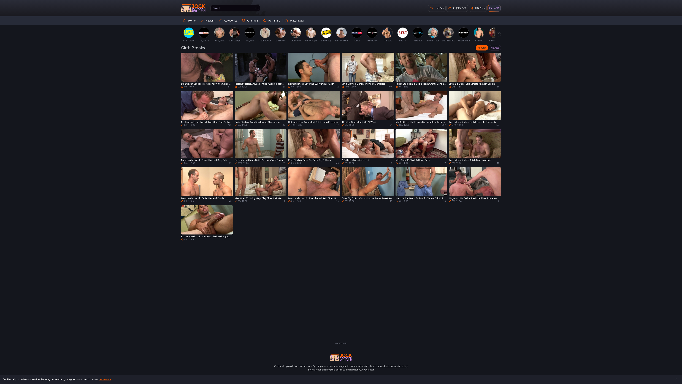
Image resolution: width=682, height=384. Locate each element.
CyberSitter (368, 369)
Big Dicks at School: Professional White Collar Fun (206, 83)
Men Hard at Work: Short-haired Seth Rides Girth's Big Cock (313, 198)
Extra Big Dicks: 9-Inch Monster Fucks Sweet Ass (367, 198)
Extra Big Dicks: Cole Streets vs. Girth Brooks (472, 83)
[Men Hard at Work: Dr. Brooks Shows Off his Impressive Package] (421, 185)
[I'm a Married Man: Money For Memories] (368, 71)
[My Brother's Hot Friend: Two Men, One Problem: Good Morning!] (207, 109)
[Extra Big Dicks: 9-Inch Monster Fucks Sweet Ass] (368, 185)
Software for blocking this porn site (327, 369)
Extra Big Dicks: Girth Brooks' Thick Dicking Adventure (206, 236)
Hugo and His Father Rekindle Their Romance (473, 198)
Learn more (105, 379)
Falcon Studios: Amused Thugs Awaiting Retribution (259, 83)
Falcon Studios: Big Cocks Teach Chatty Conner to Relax (420, 83)
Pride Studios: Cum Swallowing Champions (257, 122)
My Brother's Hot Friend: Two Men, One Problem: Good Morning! (206, 122)
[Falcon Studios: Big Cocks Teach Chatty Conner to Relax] (421, 71)
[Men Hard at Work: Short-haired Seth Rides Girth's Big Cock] (314, 185)
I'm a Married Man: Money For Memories (363, 83)
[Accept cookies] (676, 379)
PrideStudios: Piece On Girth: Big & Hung (309, 160)
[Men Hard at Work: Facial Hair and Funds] (207, 185)
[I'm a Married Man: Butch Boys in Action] (475, 147)
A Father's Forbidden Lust (355, 160)
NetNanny (355, 369)
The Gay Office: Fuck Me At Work (359, 122)
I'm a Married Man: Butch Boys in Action (470, 160)
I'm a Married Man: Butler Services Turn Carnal (259, 160)
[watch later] (185, 57)
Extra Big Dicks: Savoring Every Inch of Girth (311, 83)
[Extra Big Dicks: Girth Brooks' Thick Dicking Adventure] (207, 223)
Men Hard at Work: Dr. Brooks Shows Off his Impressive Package (420, 198)
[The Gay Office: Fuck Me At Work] (368, 109)
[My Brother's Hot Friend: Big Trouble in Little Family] (421, 109)
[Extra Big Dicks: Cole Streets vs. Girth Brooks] (475, 71)
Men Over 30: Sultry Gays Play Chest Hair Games (259, 198)
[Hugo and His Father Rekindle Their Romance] (475, 185)
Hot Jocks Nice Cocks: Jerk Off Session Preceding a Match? (312, 122)
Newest (495, 47)
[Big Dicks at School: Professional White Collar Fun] (207, 71)
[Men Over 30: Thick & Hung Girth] (421, 147)
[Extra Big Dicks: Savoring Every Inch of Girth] (314, 71)
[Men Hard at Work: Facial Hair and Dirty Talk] (207, 147)
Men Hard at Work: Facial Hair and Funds (202, 198)
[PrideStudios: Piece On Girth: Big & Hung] (314, 147)
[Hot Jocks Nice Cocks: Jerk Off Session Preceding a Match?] (314, 109)
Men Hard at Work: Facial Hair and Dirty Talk (204, 160)
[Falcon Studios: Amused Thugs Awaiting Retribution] (261, 71)
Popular (482, 47)
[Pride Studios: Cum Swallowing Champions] (261, 109)
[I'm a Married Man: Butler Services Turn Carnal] (261, 147)
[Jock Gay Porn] (193, 8)
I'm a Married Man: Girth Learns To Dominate (472, 122)
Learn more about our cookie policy (389, 366)
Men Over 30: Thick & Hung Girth (413, 160)
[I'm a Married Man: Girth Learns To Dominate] (475, 109)
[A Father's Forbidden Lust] (368, 147)
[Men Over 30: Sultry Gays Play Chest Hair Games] (261, 185)
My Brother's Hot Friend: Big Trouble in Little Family (420, 122)
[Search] (257, 8)
